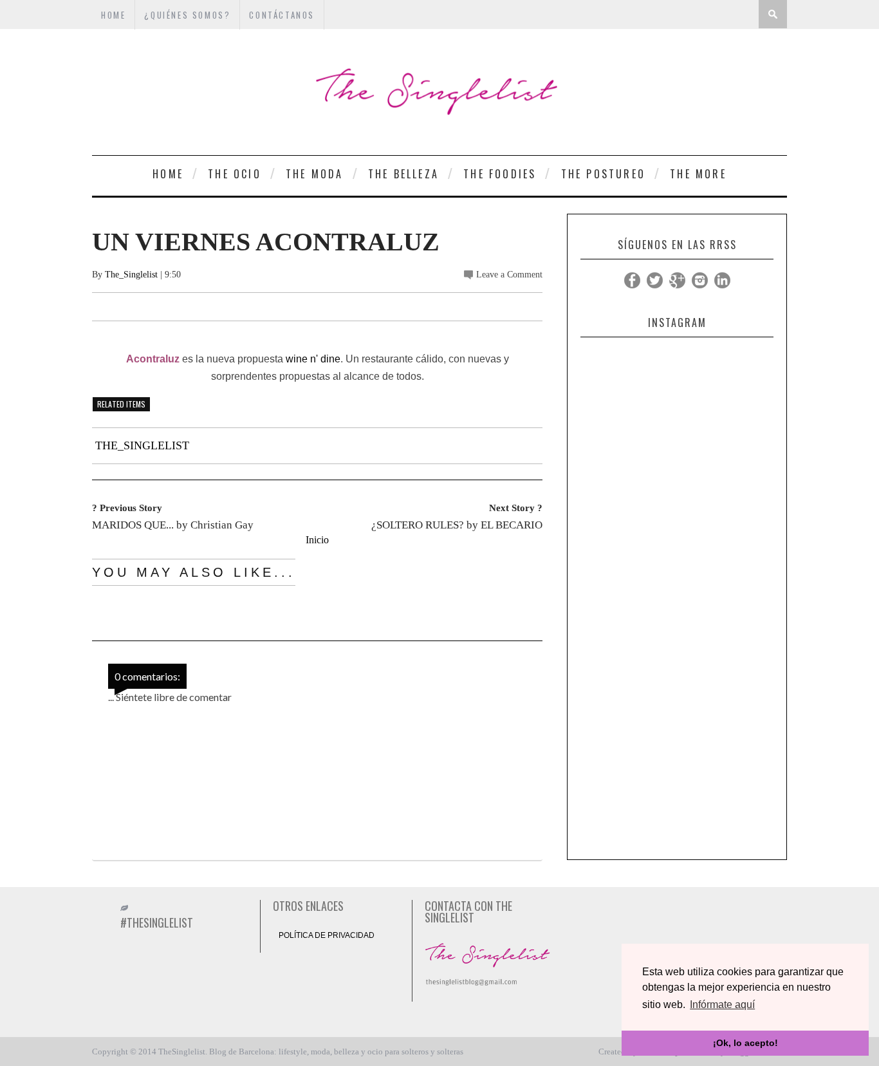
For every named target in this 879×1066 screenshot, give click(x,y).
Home (168, 174)
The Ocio (234, 174)
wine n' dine (313, 358)
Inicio (317, 539)
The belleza (403, 174)
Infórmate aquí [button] (722, 1004)
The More (698, 174)
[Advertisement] (676, 660)
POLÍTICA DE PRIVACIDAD (327, 935)
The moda (315, 174)
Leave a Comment (509, 274)
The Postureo (603, 174)
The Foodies (499, 174)
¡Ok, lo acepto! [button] (745, 1043)
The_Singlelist (131, 274)
